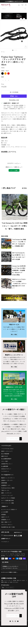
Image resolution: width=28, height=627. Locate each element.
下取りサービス (5, 490)
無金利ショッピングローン (8, 478)
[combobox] (14, 8)
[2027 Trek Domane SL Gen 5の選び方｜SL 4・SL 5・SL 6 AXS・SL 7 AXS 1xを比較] (6, 257)
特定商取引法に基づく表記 (8, 527)
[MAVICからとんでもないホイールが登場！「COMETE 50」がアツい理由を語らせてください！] (6, 283)
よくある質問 (4, 512)
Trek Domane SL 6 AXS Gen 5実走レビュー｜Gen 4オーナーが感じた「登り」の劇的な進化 (14, 226)
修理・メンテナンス (6, 493)
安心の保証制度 (5, 453)
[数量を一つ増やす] (8, 80)
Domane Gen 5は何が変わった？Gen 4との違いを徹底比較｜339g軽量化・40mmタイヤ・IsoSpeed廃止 (19, 270)
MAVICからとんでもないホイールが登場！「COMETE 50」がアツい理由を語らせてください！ (19, 283)
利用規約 (3, 514)
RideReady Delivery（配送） (8, 488)
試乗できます (4, 456)
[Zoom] (25, 46)
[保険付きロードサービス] (14, 378)
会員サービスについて (6, 451)
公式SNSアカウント (6, 469)
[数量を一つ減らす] (2, 80)
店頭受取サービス (5, 485)
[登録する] (20, 615)
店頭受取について (5, 519)
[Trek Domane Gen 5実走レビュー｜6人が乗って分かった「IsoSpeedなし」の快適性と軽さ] (6, 243)
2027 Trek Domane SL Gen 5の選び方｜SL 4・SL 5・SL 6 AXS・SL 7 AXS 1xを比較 (19, 256)
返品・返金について (6, 522)
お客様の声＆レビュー (6, 464)
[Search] (25, 8)
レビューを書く (14, 170)
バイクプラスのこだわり (7, 448)
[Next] (24, 19)
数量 (2, 77)
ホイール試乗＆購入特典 (7, 500)
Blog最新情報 (4, 466)
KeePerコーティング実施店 (8, 498)
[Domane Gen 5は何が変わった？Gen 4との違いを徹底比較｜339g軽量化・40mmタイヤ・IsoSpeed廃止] (6, 270)
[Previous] (21, 19)
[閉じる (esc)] (26, 590)
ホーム (2, 52)
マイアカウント (5, 471)
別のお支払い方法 (14, 100)
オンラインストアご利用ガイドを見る (9, 572)
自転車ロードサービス (6, 480)
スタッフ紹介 (4, 461)
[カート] (22, 5)
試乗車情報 (4, 483)
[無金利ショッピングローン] (14, 346)
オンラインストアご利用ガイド (9, 509)
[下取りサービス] (14, 316)
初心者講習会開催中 (6, 458)
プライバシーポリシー (6, 524)
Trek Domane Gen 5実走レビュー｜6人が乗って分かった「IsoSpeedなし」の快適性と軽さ (19, 242)
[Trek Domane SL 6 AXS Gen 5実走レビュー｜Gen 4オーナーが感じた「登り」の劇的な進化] (14, 207)
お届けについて (5, 517)
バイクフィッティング (6, 495)
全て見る (24, 188)
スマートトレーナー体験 (7, 503)
